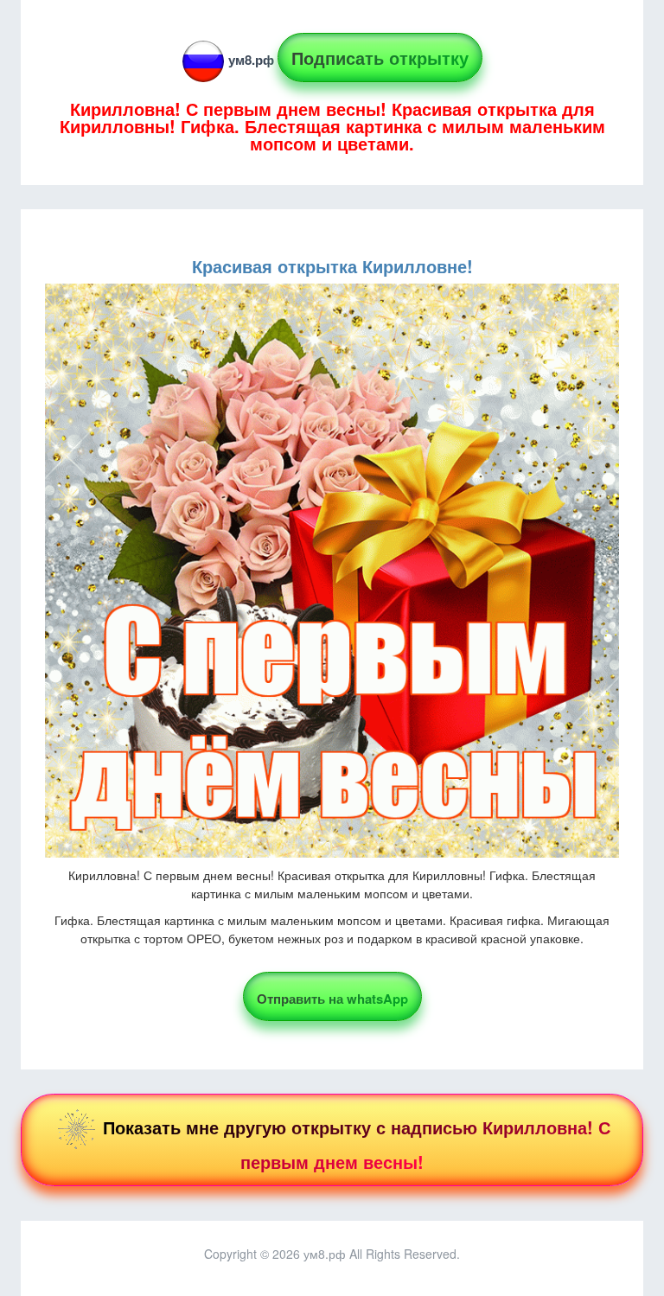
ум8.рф (251, 59)
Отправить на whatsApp (332, 998)
